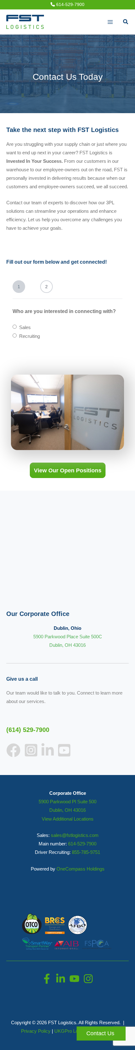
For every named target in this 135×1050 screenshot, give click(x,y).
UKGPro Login (69, 1031)
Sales (25, 327)
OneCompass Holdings (81, 868)
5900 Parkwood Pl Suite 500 (67, 801)
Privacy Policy (36, 1031)
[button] (126, 22)
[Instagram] (88, 979)
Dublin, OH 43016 (67, 810)
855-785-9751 (86, 852)
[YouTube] (74, 979)
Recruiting (29, 336)
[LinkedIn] (61, 979)
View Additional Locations (68, 819)
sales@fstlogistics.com (75, 835)
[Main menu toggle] (110, 22)
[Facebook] (47, 979)
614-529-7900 (69, 4)
